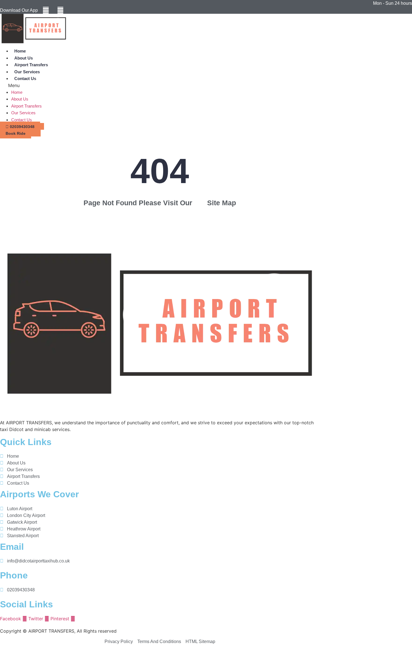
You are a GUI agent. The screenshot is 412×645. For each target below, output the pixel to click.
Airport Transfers (31, 64)
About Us (23, 58)
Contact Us (25, 78)
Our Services (27, 71)
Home (20, 51)
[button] (89, 85)
